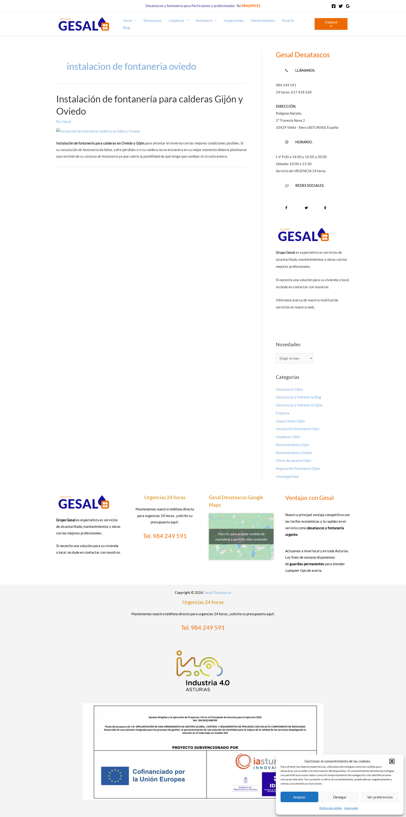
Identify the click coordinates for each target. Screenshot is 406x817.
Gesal (127, 20)
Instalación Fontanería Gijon (297, 429)
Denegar (340, 797)
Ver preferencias (380, 797)
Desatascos (153, 20)
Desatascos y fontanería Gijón (299, 405)
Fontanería (204, 20)
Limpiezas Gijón (288, 437)
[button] (392, 761)
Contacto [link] (331, 24)
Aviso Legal (351, 808)
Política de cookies (330, 808)
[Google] (348, 6)
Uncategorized (287, 476)
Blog (126, 27)
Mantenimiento (263, 20)
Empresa (282, 413)
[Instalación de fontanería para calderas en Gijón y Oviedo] (98, 130)
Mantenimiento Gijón (292, 445)
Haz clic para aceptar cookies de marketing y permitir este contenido (241, 536)
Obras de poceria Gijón (293, 460)
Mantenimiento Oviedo (294, 453)
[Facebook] (334, 6)
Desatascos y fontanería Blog (298, 397)
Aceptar (299, 797)
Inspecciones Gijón (290, 421)
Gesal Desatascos (217, 592)
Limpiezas (176, 20)
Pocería (288, 20)
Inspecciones (234, 20)
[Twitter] (341, 6)
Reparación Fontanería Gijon (298, 468)
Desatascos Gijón (289, 389)
